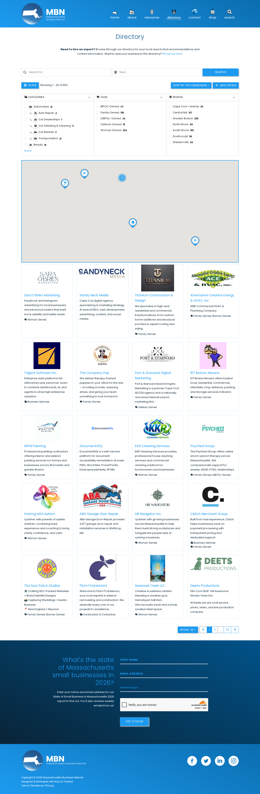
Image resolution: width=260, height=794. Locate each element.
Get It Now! (134, 721)
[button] (122, 173)
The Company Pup (94, 373)
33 (227, 629)
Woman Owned (114, 130)
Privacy (50, 786)
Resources (152, 17)
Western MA (183, 142)
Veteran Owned (113, 124)
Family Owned (112, 112)
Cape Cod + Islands (188, 106)
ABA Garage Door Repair (99, 514)
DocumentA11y (91, 446)
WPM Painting (35, 446)
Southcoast (182, 136)
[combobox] (66, 72)
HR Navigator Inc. (148, 514)
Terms (25, 786)
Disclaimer (37, 786)
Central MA (182, 112)
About (131, 17)
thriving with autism (39, 514)
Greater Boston (185, 118)
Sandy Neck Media (94, 295)
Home (114, 17)
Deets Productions (204, 586)
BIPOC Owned (112, 106)
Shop (212, 17)
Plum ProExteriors (93, 586)
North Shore (183, 124)
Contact (195, 17)
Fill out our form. (172, 54)
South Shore (183, 130)
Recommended (190, 85)
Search (229, 17)
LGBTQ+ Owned (113, 118)
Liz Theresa (66, 782)
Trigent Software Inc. (40, 373)
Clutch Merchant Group (209, 514)
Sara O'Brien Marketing (42, 295)
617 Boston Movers (204, 373)
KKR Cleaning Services (152, 446)
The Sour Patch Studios (42, 586)
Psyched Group (202, 446)
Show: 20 (187, 630)
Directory (174, 17)
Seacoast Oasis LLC (150, 586)
